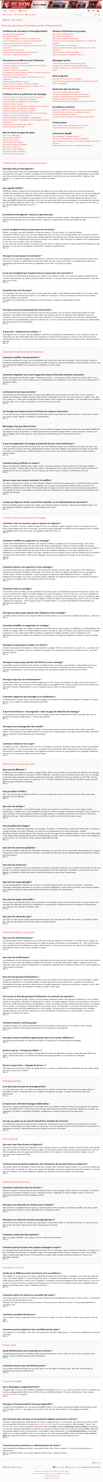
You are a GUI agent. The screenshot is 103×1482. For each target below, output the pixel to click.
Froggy (47, 1473)
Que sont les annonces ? (12, 147)
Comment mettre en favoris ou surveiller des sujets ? (72, 112)
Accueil (12, 11)
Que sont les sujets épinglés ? (14, 149)
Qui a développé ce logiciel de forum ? (66, 136)
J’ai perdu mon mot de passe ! (14, 50)
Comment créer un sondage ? (13, 104)
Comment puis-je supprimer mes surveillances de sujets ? (74, 117)
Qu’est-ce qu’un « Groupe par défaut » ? (67, 52)
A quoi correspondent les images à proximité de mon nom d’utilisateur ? (24, 78)
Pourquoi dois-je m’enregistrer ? (14, 34)
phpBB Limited (61, 1390)
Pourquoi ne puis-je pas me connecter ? (17, 43)
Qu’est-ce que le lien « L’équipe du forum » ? (69, 55)
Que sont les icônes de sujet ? (14, 154)
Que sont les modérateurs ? (63, 36)
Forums (24, 11)
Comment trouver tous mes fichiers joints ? (68, 128)
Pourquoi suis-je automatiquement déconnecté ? (20, 52)
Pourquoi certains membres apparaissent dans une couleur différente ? (74, 49)
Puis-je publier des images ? (13, 142)
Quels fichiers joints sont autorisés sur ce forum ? (71, 125)
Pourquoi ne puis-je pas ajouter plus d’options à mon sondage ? (26, 106)
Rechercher (9, 15)
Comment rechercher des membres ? (66, 99)
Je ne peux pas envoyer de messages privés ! (69, 63)
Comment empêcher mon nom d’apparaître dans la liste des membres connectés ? (24, 67)
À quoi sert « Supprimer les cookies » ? (17, 55)
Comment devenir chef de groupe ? (65, 45)
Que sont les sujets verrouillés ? (14, 151)
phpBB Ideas (18, 1409)
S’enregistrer (31, 15)
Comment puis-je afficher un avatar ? (16, 81)
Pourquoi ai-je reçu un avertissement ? (17, 115)
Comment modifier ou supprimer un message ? (20, 99)
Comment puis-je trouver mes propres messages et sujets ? (74, 101)
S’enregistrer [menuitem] (98, 11)
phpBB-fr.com (55, 1475)
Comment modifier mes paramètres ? (16, 63)
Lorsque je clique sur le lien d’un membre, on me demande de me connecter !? (23, 87)
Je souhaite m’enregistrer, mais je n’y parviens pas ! (22, 39)
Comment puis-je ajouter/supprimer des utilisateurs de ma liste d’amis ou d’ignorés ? (75, 82)
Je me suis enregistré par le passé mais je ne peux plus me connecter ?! (24, 47)
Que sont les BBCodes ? (12, 135)
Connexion (20, 15)
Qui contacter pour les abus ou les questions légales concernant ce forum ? (76, 142)
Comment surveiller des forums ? (65, 114)
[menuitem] (89, 11)
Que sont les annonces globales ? (15, 144)
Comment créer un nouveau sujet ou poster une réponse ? (24, 97)
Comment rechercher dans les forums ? (67, 92)
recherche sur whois (44, 1424)
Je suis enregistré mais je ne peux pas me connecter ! (22, 41)
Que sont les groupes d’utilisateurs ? (66, 39)
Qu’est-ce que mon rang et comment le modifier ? (21, 84)
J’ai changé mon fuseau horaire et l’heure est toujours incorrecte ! (26, 72)
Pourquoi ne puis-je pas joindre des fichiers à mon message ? (25, 113)
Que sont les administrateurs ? (64, 34)
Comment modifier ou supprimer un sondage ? (19, 108)
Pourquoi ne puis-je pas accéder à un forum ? (19, 111)
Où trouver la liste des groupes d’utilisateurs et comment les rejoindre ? (74, 42)
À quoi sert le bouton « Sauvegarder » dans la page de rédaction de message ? (26, 121)
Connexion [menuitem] (93, 11)
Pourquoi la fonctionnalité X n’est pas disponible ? (71, 139)
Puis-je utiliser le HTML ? (12, 138)
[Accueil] (51, 4)
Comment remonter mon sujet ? (14, 127)
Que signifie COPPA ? (11, 36)
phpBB (77, 434)
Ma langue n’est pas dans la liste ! (15, 75)
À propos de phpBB (10, 1394)
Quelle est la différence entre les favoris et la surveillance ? (74, 110)
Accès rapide (5, 11)
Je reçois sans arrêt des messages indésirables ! (70, 66)
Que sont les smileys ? (11, 140)
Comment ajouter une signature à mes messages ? (21, 102)
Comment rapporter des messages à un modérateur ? (22, 118)
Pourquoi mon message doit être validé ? (18, 124)
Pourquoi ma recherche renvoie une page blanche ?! (71, 97)
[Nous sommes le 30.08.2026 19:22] (99, 20)
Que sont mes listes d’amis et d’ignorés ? (68, 79)
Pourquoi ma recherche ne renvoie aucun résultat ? (71, 94)
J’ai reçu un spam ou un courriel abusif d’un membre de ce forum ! (74, 69)
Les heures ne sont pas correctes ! (15, 70)
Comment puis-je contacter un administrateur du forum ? (73, 145)
